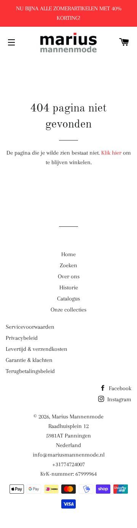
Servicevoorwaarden (30, 326)
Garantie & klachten (29, 360)
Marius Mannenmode (78, 416)
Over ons (69, 276)
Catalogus (68, 298)
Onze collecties (68, 309)
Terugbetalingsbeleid (30, 371)
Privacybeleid (22, 337)
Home (68, 254)
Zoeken (68, 265)
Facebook (119, 388)
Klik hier (111, 152)
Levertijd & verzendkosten (36, 349)
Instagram (118, 399)
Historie (68, 287)
